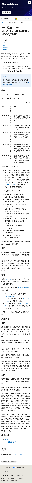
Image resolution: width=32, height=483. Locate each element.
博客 (18, 475)
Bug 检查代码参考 (10, 442)
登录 (29, 18)
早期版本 (12, 475)
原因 (4, 43)
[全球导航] (1, 18)
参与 (23, 475)
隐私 (2, 478)
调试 (4, 45)
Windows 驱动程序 (18, 22)
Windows (8, 22)
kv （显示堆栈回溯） (24, 288)
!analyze (8, 279)
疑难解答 (5, 47)
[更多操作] (29, 22)
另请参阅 (5, 49)
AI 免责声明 (4, 475)
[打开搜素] (26, 18)
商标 (2, 480)
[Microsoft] (16, 19)
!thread (14, 180)
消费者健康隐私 (11, 478)
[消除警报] (29, 2)
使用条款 (21, 478)
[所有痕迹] (2, 22)
